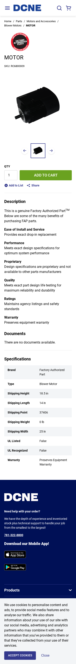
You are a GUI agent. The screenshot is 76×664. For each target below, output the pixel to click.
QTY (7, 166)
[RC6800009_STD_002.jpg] (38, 150)
